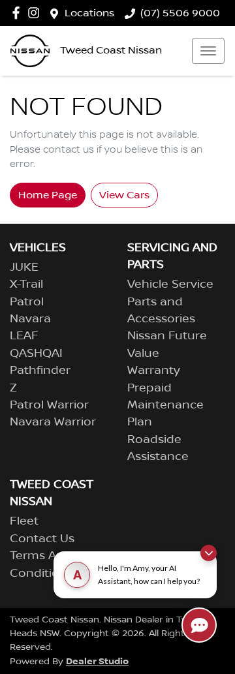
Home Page (47, 195)
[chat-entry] (199, 625)
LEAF (24, 336)
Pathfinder (40, 370)
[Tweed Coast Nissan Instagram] (36, 13)
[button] (208, 51)
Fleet (24, 521)
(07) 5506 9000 (180, 13)
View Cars (124, 195)
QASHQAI (36, 353)
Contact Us (42, 539)
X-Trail (26, 284)
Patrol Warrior (49, 405)
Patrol (27, 302)
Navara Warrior (53, 422)
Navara (30, 319)
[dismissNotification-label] (208, 553)
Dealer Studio (97, 661)
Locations (89, 13)
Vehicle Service (170, 284)
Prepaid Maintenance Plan (165, 405)
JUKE (24, 267)
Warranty (153, 370)
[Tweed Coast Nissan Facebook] (18, 13)
